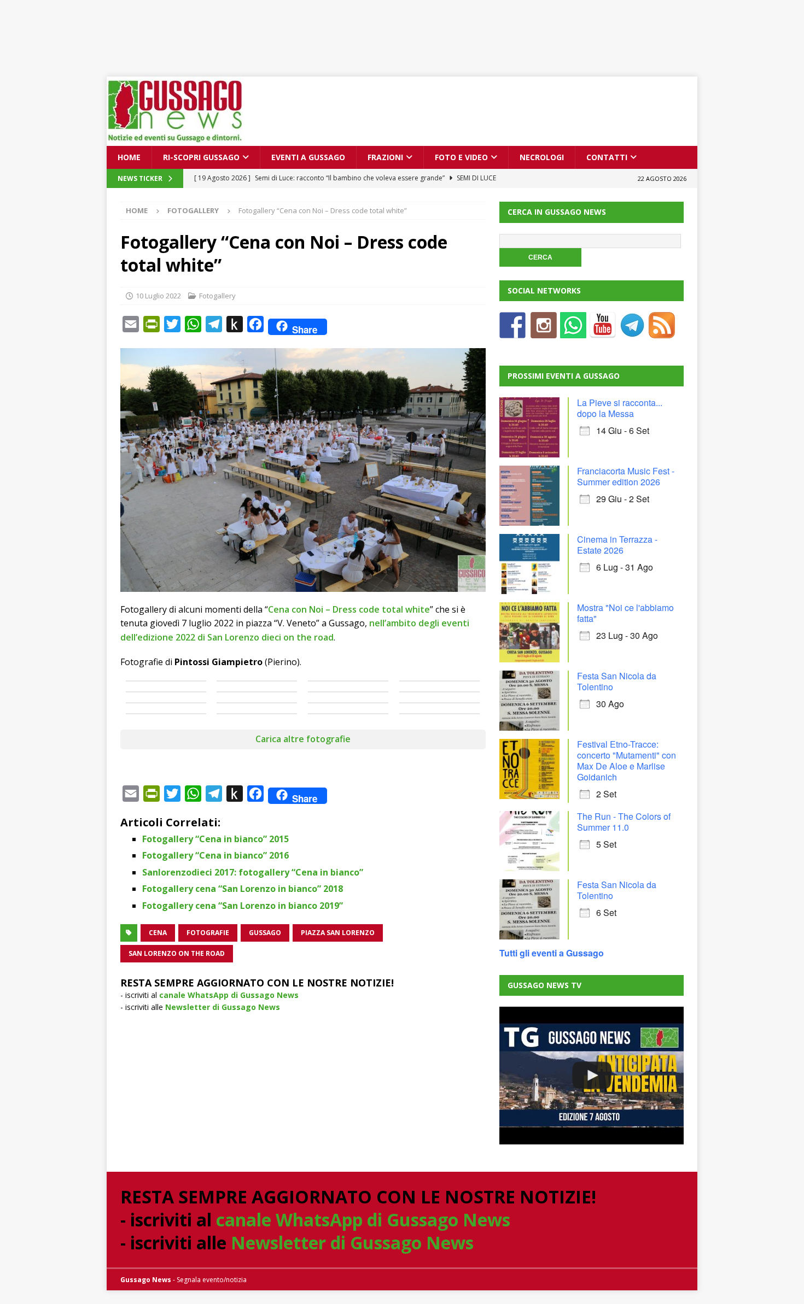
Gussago (265, 932)
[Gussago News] (175, 139)
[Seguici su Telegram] (632, 331)
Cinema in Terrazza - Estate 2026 (617, 544)
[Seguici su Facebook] (512, 331)
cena (158, 932)
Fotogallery (217, 296)
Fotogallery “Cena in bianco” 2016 (215, 855)
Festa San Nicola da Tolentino (616, 681)
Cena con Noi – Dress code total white (349, 609)
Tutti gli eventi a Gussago (551, 953)
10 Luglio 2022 (158, 296)
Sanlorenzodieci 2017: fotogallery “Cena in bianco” (252, 872)
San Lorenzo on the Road (177, 953)
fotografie (208, 932)
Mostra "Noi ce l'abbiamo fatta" (625, 613)
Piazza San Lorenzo (338, 932)
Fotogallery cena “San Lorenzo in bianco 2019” (242, 906)
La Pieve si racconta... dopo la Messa (619, 408)
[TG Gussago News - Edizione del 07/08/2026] (591, 1075)
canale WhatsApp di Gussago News (229, 995)
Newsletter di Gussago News (222, 1007)
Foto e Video (461, 157)
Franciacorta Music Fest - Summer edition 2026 (625, 476)
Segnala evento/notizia (212, 1279)
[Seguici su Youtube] (603, 331)
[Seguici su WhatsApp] (573, 331)
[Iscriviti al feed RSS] (662, 331)
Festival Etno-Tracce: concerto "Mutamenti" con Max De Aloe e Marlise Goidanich (626, 760)
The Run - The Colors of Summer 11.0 (624, 821)
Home (129, 157)
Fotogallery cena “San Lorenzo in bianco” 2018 (242, 889)
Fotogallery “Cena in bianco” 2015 (215, 839)
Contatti (606, 157)
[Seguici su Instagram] (544, 331)
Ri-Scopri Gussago (201, 157)
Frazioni (385, 157)
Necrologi (542, 157)
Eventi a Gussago (308, 157)
